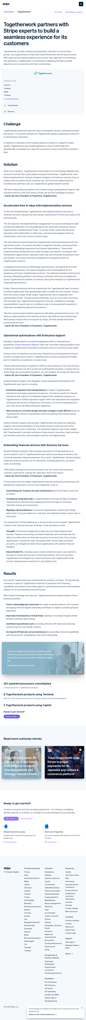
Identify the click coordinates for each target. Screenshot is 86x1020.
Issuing (27, 916)
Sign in (68, 953)
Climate (27, 891)
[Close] (81, 1008)
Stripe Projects (50, 998)
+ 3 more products (11, 99)
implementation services (59, 211)
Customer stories (72, 875)
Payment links (29, 925)
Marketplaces (50, 900)
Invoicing (27, 913)
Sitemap (68, 905)
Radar (26, 935)
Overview (58, 12)
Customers (9, 11)
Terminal (27, 947)
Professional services (14, 481)
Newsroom (69, 927)
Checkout (28, 887)
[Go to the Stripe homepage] (6, 868)
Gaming (48, 922)
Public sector (50, 946)
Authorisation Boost (32, 878)
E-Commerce (50, 884)
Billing (26, 881)
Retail (47, 950)
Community (69, 881)
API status (49, 988)
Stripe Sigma (29, 941)
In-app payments (51, 897)
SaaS (47, 910)
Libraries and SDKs (52, 994)
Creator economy (51, 916)
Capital (27, 884)
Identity (27, 910)
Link (25, 919)
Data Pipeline (29, 900)
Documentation (51, 982)
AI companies (50, 913)
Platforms (49, 906)
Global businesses (52, 894)
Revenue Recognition (32, 938)
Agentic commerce (52, 878)
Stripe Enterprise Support (27, 344)
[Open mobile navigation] (81, 4)
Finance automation (52, 891)
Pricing (26, 872)
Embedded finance (52, 887)
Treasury (27, 950)
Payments (28, 928)
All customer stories (74, 12)
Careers (68, 923)
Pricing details (10, 842)
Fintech (48, 919)
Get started (10, 818)
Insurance (48, 931)
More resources (71, 911)
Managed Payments (32, 922)
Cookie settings (71, 908)
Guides (68, 872)
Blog (67, 878)
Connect (27, 894)
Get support (70, 942)
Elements (28, 903)
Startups (48, 875)
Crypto (27, 897)
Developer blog (51, 1001)
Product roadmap (72, 920)
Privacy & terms (71, 890)
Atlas (26, 875)
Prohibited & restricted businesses (70, 896)
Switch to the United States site (42, 1014)
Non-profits (49, 940)
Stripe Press (70, 930)
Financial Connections (32, 906)
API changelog (50, 991)
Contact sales (11, 716)
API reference (50, 842)
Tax (25, 944)
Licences (68, 902)
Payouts (27, 932)
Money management (53, 903)
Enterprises (49, 872)
